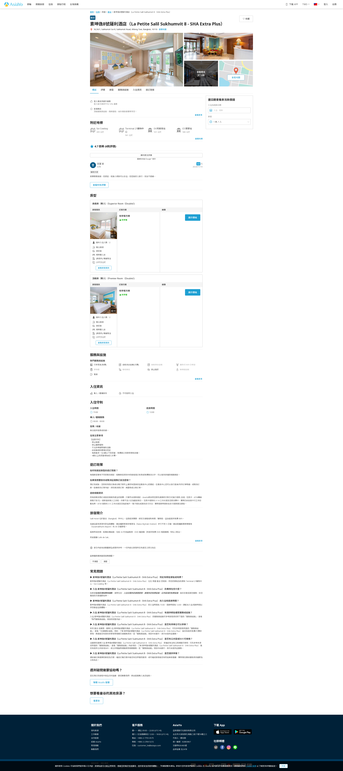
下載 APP (293, 4)
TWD (304, 4)
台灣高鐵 (74, 4)
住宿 (51, 4)
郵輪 (29, 4)
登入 (326, 4)
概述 (94, 89)
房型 (111, 89)
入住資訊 (137, 89)
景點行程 (61, 4)
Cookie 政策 (251, 766)
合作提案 (95, 738)
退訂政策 (150, 89)
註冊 (334, 4)
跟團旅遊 (40, 4)
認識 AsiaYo (96, 741)
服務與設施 (123, 89)
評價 (103, 89)
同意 (283, 766)
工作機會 (95, 734)
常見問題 (95, 745)
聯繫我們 (95, 749)
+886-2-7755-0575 (146, 738)
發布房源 (95, 730)
